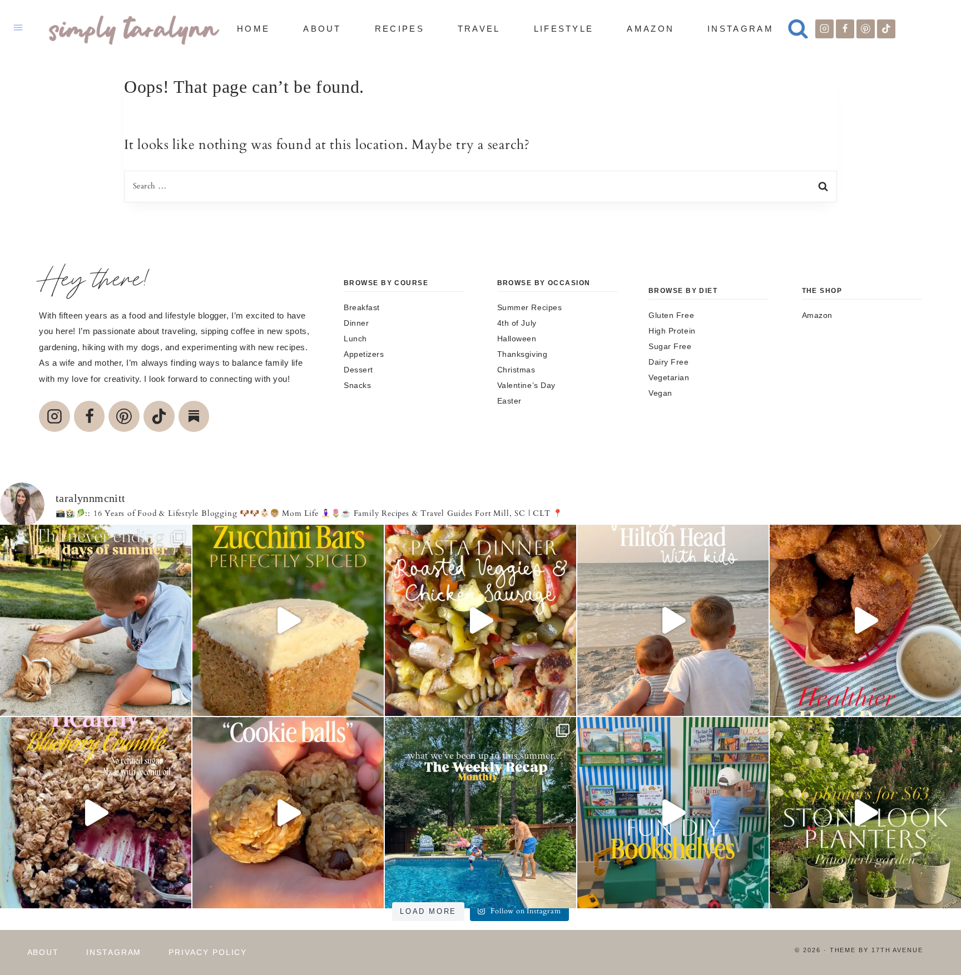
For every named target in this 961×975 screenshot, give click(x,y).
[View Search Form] (798, 28)
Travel (479, 28)
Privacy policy (208, 952)
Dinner (356, 323)
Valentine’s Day (526, 385)
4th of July (517, 323)
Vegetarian (669, 377)
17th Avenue (897, 950)
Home (253, 28)
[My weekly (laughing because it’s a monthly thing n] (480, 812)
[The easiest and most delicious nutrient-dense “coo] (288, 812)
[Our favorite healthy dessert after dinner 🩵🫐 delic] (95, 812)
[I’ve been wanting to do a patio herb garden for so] (865, 812)
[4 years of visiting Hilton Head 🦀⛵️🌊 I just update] (673, 620)
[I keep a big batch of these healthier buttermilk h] (865, 620)
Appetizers (364, 354)
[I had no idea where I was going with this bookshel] (673, 812)
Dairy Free (668, 361)
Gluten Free (671, 315)
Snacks (357, 385)
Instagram (740, 28)
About (322, 28)
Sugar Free (670, 346)
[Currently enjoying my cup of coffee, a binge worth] (288, 620)
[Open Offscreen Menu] (18, 29)
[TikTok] (886, 28)
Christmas (516, 369)
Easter (509, 400)
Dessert (358, 369)
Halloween (517, 338)
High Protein (672, 330)
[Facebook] (845, 28)
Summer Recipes (529, 307)
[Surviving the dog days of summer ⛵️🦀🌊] (95, 620)
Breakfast (362, 307)
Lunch (355, 338)
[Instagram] (824, 28)
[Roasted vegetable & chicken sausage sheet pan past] (480, 620)
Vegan (660, 393)
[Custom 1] (194, 416)
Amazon (650, 28)
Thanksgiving (522, 354)
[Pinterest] (865, 28)
